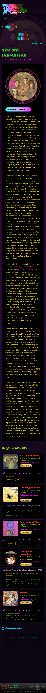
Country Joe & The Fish (16, 687)
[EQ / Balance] (43, 686)
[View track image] (20, 478)
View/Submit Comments (16, 109)
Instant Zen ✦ (37, 43)
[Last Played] (31, 686)
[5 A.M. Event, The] (13, 36)
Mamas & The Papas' (25, 269)
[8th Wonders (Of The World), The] (32, 36)
